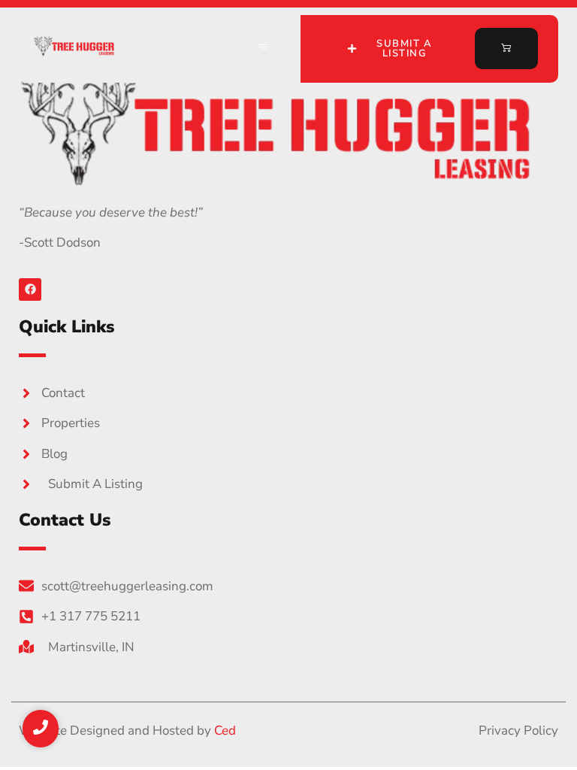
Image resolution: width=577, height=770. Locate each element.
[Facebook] (30, 289)
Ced (225, 730)
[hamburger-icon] (262, 49)
